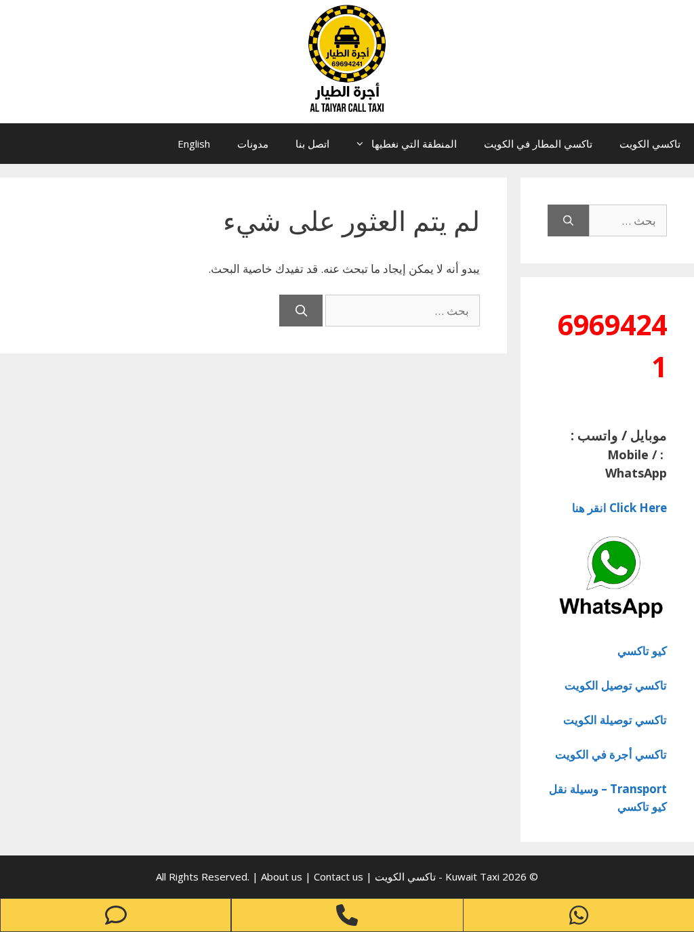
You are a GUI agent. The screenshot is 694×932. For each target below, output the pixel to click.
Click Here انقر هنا (619, 507)
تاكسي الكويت (649, 143)
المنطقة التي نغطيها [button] (414, 143)
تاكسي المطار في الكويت (538, 143)
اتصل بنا (312, 143)
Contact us (338, 876)
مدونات (252, 143)
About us (283, 876)
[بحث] (301, 311)
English (194, 143)
